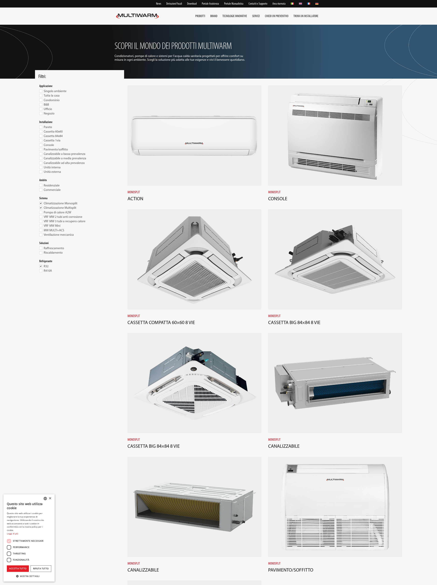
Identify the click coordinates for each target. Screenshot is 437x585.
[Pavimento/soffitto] (40, 149)
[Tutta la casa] (40, 95)
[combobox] (45, 498)
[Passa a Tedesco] (317, 4)
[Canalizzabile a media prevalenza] (40, 158)
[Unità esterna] (40, 171)
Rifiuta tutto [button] (40, 568)
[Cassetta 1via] (40, 140)
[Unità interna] (40, 167)
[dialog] (29, 538)
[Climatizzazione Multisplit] (40, 207)
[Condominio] (40, 100)
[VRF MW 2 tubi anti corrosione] (40, 216)
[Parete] (40, 127)
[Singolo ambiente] (40, 91)
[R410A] (40, 270)
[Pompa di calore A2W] (40, 212)
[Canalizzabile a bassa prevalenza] (40, 153)
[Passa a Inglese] (300, 4)
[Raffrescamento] (40, 248)
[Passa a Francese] (309, 4)
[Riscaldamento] (40, 252)
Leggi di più (12, 533)
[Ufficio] (40, 108)
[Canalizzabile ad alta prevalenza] (40, 162)
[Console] (40, 144)
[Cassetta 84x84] (40, 135)
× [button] (50, 498)
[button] (29, 576)
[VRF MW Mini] (40, 225)
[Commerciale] (40, 189)
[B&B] (40, 104)
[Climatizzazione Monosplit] (40, 203)
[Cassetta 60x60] (40, 131)
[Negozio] (40, 113)
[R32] (40, 266)
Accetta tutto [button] (17, 568)
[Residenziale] (40, 185)
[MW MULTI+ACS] (40, 230)
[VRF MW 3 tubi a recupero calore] (40, 221)
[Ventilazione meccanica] (40, 234)
